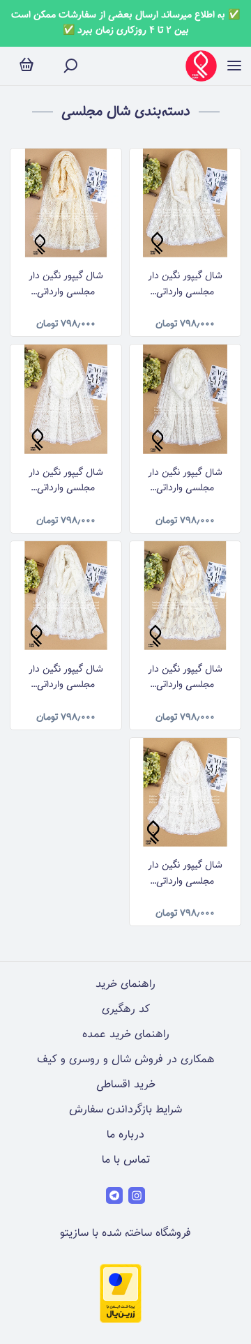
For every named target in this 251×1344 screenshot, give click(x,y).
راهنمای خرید (125, 984)
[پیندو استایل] (201, 66)
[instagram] (136, 1195)
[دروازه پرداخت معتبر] (121, 1320)
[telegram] (114, 1195)
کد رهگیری (126, 1009)
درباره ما (125, 1135)
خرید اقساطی (125, 1085)
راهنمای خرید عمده (125, 1034)
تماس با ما (126, 1160)
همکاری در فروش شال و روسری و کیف (126, 1060)
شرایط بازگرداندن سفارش (125, 1110)
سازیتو (74, 1233)
